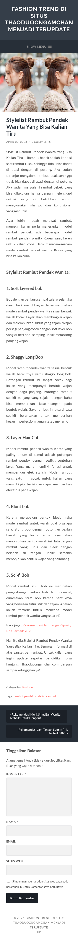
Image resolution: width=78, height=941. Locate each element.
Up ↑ (40, 932)
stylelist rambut (45, 696)
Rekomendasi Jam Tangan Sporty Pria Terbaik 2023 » (43, 731)
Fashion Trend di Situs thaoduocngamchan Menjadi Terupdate (39, 19)
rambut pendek (23, 696)
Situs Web (14, 861)
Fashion (27, 687)
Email (12, 841)
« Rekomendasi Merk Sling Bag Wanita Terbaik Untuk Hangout (35, 716)
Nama (12, 822)
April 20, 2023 (16, 141)
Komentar (16, 774)
